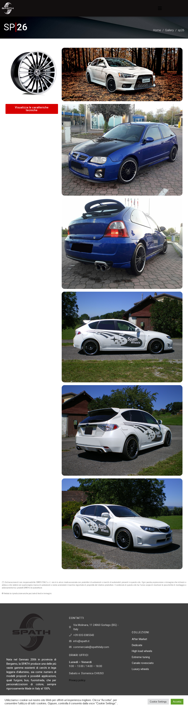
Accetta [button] (177, 701)
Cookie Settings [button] (158, 701)
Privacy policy (77, 680)
